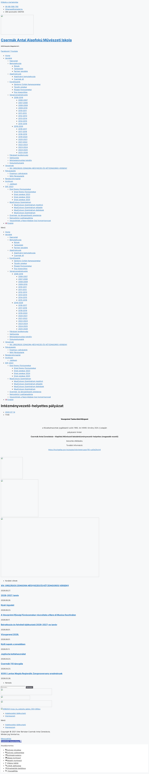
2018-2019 (22, 134)
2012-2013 (22, 116)
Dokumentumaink (17, 163)
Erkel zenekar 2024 (22, 197)
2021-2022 (22, 142)
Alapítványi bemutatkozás (24, 76)
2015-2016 (22, 124)
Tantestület (18, 69)
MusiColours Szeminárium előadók (28, 207)
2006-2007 (23, 100)
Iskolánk (8, 58)
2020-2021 (22, 139)
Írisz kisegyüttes (20, 92)
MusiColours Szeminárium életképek (29, 210)
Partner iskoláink (21, 71)
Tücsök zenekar (20, 87)
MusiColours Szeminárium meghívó (28, 205)
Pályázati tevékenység (19, 155)
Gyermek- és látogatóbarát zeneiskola (25, 215)
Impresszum (10, 716)
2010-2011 (22, 110)
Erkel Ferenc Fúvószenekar (25, 192)
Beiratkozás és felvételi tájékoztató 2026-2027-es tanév (29, 624)
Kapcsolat (14, 61)
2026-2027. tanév (10, 595)
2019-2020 (22, 137)
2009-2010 (22, 108)
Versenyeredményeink (19, 95)
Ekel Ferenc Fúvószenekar (20, 189)
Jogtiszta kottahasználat (13, 654)
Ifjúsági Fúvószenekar (23, 90)
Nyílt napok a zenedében (13, 644)
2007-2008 (23, 103)
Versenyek (9, 165)
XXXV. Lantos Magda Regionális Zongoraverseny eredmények (31, 673)
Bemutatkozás (15, 63)
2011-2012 (22, 113)
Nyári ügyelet (7, 605)
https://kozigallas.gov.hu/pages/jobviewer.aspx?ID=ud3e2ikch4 (74, 450)
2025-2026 (23, 152)
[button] (74, 227)
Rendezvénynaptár (13, 179)
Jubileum (13, 184)
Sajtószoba (14, 158)
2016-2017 (22, 129)
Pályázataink (10, 171)
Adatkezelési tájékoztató (15, 713)
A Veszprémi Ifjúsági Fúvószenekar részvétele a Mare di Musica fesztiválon (38, 615)
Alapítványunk (15, 74)
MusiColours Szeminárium (20, 202)
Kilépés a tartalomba (9, 2)
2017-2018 (22, 131)
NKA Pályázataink (17, 176)
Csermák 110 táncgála (12, 663)
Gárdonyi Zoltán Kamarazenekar (27, 84)
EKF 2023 (9, 186)
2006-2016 (18, 97)
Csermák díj (19, 79)
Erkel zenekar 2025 (22, 200)
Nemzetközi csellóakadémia (21, 218)
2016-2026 (18, 126)
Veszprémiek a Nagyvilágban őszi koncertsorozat (30, 220)
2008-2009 (23, 105)
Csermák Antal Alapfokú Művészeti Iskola (36, 40)
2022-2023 (23, 145)
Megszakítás (6, 739)
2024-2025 (23, 150)
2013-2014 (22, 118)
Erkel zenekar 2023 (22, 194)
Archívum (9, 181)
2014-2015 (22, 121)
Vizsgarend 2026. (10, 634)
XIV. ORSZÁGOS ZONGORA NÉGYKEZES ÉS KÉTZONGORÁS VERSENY (38, 168)
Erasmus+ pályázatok (18, 173)
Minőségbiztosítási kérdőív (21, 160)
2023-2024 (23, 147)
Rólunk (17, 66)
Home (7, 55)
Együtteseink (15, 82)
